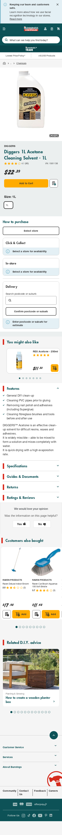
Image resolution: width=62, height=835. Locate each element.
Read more (16, 18)
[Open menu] (4, 28)
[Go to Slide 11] (46, 712)
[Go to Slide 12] (49, 712)
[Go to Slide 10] (42, 712)
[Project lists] (52, 28)
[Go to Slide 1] (19, 378)
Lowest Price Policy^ (15, 55)
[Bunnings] (31, 30)
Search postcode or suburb (21, 293)
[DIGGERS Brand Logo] (54, 136)
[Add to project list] (54, 183)
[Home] (4, 63)
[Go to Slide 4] (30, 378)
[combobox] (31, 39)
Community (9, 790)
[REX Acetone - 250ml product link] (19, 360)
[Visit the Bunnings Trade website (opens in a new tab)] (31, 48)
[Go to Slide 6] (37, 378)
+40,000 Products (46, 55)
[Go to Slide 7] (40, 378)
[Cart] (58, 28)
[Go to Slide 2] (23, 378)
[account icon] (45, 28)
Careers (53, 790)
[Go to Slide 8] (41, 627)
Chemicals (21, 63)
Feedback (40, 790)
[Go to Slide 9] (44, 627)
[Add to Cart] (54, 368)
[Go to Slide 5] (33, 378)
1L (7, 205)
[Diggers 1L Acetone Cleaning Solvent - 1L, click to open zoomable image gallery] (31, 98)
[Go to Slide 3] (26, 378)
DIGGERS (9, 145)
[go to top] (54, 735)
